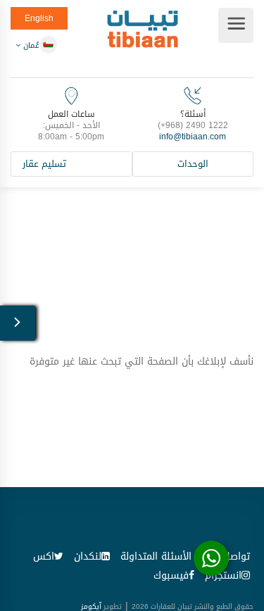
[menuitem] (155, 559)
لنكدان (87, 559)
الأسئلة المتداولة (155, 559)
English (39, 18)
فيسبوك (171, 578)
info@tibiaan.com (192, 136)
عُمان (29, 45)
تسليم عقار (44, 165)
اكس (43, 559)
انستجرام (223, 578)
